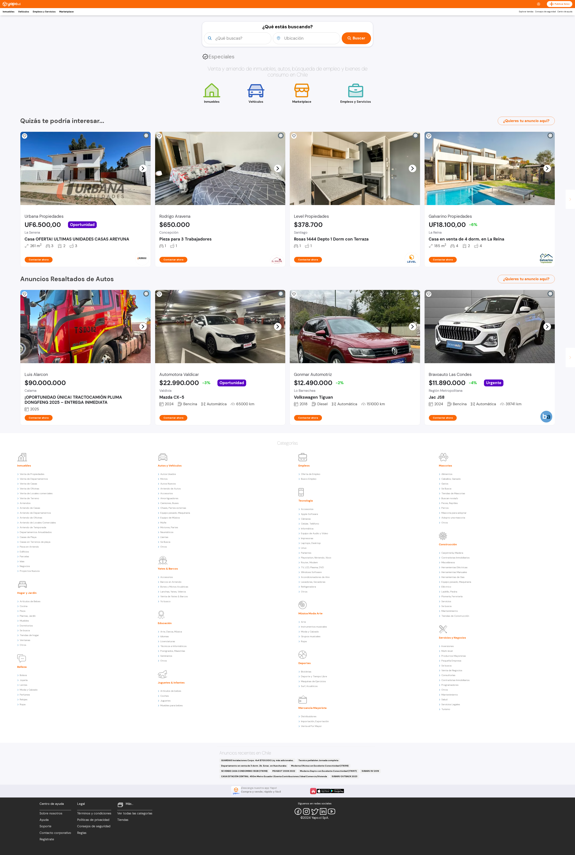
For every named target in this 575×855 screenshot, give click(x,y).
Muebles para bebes (171, 705)
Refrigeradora (308, 586)
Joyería (24, 680)
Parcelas (24, 556)
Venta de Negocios (451, 670)
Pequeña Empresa (451, 660)
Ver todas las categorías (134, 813)
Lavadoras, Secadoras (313, 581)
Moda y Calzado (29, 689)
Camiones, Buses (169, 503)
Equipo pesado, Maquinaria (175, 512)
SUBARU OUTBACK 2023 (344, 776)
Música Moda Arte (310, 613)
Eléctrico (446, 586)
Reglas (81, 833)
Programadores (450, 685)
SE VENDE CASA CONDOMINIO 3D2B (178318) (244, 771)
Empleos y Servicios (44, 11)
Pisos (22, 611)
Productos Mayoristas (453, 655)
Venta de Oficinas (29, 488)
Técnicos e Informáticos (173, 646)
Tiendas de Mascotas (453, 493)
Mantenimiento (449, 611)
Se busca (25, 630)
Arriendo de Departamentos (35, 512)
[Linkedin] (323, 811)
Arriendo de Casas (30, 507)
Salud (444, 699)
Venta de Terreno (29, 498)
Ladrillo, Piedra (449, 591)
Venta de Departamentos (34, 478)
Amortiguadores (169, 498)
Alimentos (446, 474)
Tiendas (122, 820)
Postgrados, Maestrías (172, 651)
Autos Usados (168, 474)
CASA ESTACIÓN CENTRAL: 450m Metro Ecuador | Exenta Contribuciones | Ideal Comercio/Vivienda (274, 776)
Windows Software (311, 572)
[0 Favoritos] (159, 136)
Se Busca (165, 541)
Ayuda (44, 820)
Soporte (45, 826)
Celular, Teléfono (310, 523)
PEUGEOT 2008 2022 (283, 771)
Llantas (164, 537)
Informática (307, 528)
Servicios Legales (450, 704)
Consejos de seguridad (545, 11)
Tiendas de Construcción (455, 615)
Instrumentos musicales (314, 626)
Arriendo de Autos (170, 488)
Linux (304, 547)
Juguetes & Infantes (171, 682)
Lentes (23, 685)
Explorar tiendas (526, 11)
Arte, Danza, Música (171, 631)
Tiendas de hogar (29, 635)
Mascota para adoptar (454, 512)
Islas (22, 561)
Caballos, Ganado (451, 478)
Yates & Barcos (168, 568)
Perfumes (25, 694)
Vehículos (23, 11)
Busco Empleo (308, 478)
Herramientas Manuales (454, 572)
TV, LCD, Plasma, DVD (312, 567)
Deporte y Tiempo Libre (314, 676)
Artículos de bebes (170, 691)
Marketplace (66, 11)
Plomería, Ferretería (452, 596)
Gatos (444, 483)
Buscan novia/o (449, 498)
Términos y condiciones (94, 813)
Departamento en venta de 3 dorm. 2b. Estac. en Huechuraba (253, 765)
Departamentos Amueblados (36, 532)
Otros (23, 645)
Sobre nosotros (51, 813)
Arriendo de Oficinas (31, 517)
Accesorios (166, 493)
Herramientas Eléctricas (454, 567)
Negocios (25, 566)
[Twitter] (315, 811)
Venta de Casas (28, 483)
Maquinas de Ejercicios (313, 681)
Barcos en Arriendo (170, 581)
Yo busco (165, 601)
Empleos (304, 465)
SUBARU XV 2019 (370, 771)
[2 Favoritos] (294, 294)
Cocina (23, 606)
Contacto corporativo (55, 833)
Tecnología (305, 500)
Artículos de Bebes (30, 601)
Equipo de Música (170, 517)
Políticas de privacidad (93, 820)
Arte (303, 621)
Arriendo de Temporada (33, 527)
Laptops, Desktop (311, 543)
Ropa (22, 704)
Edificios (24, 551)
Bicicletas (306, 671)
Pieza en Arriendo (29, 546)
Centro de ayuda (564, 11)
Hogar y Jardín (27, 593)
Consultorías (448, 675)
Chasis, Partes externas (173, 507)
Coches (164, 695)
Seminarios (166, 655)
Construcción (448, 544)
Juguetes (165, 700)
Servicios (446, 601)
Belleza (22, 667)
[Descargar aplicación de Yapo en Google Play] (337, 791)
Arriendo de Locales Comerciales (38, 522)
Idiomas (164, 636)
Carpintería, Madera (452, 552)
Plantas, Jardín (28, 615)
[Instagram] (306, 811)
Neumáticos (166, 532)
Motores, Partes (169, 527)
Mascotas (445, 465)
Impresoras (307, 538)
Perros (445, 507)
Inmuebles (8, 11)
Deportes (304, 663)
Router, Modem (309, 562)
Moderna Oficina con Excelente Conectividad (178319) (320, 765)
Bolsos (23, 675)
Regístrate (47, 839)
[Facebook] (298, 811)
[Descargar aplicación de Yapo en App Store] (323, 791)
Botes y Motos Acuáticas (174, 586)
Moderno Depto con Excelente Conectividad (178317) (328, 771)
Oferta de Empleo (310, 474)
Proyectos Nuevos (30, 571)
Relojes (23, 699)
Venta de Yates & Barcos (174, 596)
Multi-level (447, 651)
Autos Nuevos (168, 483)
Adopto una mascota (453, 517)
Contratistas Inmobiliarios (455, 557)
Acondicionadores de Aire (315, 577)
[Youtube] (331, 811)
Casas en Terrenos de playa (35, 541)
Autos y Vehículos (170, 465)
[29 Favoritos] (294, 136)
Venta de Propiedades (32, 474)
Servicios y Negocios (452, 637)
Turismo (445, 709)
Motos (164, 478)
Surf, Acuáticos (309, 686)
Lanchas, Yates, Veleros (173, 591)
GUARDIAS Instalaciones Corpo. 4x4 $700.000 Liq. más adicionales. (257, 760)
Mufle (163, 522)
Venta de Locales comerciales (36, 493)
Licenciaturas (167, 641)
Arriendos (25, 503)
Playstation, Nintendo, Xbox (316, 557)
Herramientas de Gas (452, 577)
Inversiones (447, 646)
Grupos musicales (310, 636)
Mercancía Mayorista (312, 708)
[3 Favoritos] (24, 294)
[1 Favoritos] (24, 136)
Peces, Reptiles (449, 503)
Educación (165, 623)
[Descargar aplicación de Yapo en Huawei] (313, 791)
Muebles (24, 620)
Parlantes (306, 552)
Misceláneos (448, 562)
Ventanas (25, 640)
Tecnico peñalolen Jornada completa (318, 760)
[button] (143, 168)
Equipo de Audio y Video (314, 533)
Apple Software (309, 514)
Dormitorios (26, 625)
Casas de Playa (28, 537)
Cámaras (306, 518)
